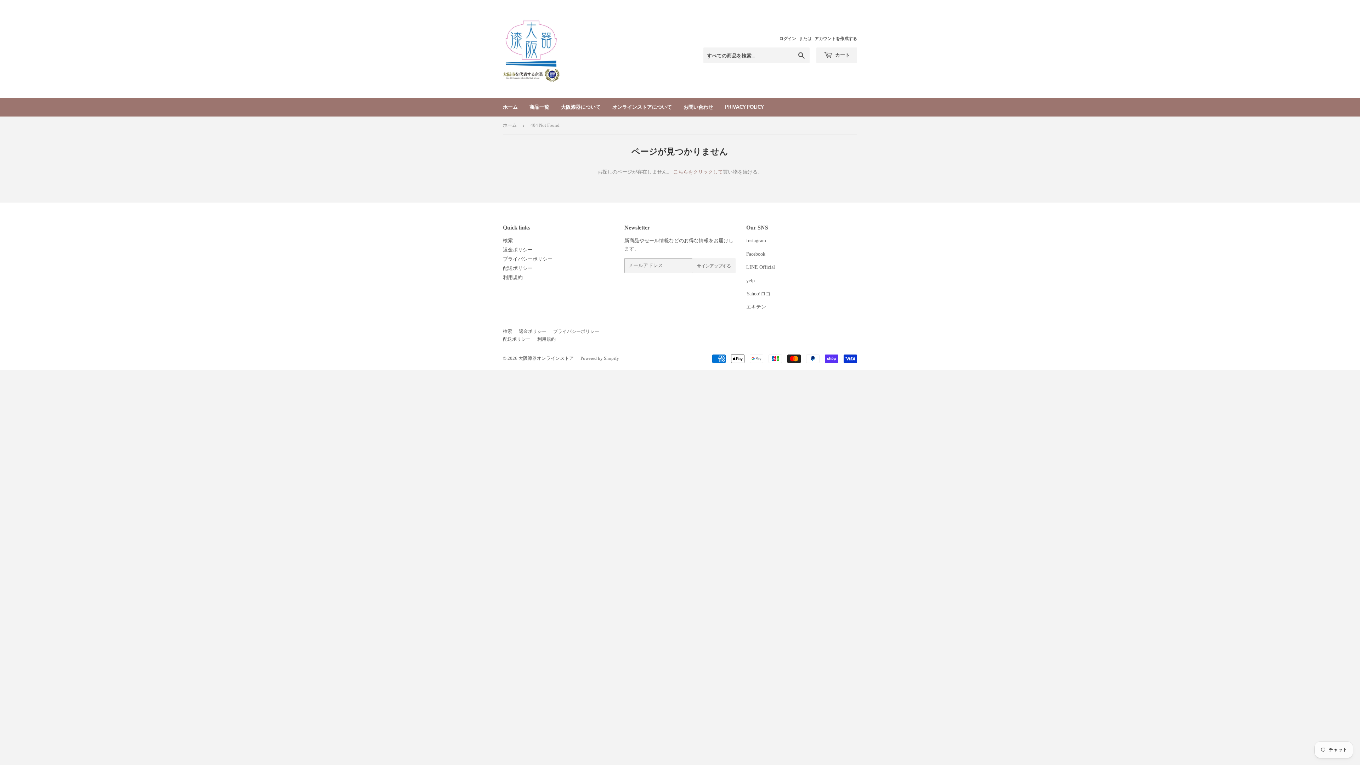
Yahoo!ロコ (758, 293)
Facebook (755, 254)
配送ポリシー (518, 268)
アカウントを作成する (836, 38)
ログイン (787, 38)
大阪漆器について (581, 107)
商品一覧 (539, 107)
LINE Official (760, 267)
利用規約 (513, 277)
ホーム (510, 107)
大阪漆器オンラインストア (546, 358)
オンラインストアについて (642, 107)
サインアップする (714, 265)
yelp (750, 280)
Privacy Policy (744, 107)
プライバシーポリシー (527, 259)
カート (842, 55)
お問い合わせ (698, 107)
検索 (508, 240)
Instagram (756, 240)
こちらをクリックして (698, 172)
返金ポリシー (518, 250)
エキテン (756, 307)
